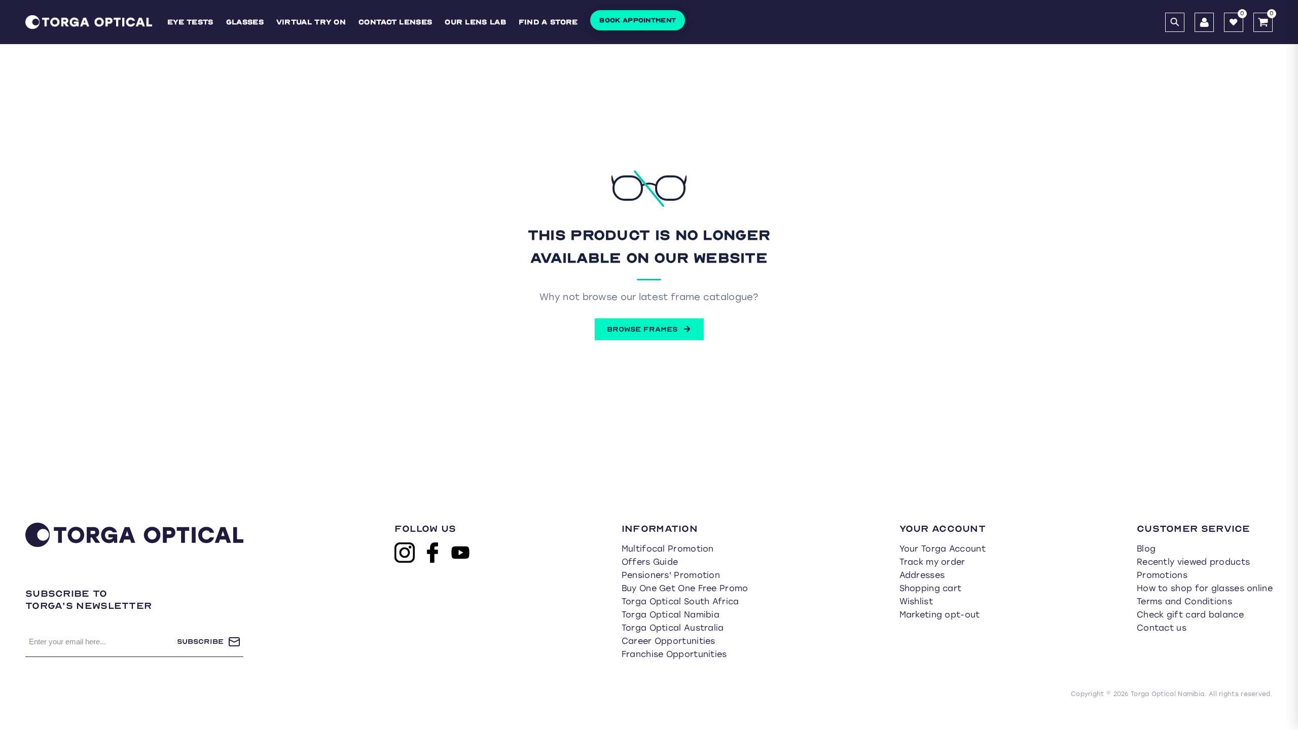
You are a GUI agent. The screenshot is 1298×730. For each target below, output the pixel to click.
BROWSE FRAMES (642, 329)
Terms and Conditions (1184, 601)
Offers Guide (650, 562)
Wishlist (916, 601)
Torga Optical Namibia (670, 614)
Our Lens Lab (475, 22)
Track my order (932, 562)
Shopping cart (930, 588)
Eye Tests (190, 22)
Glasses (245, 22)
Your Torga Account (942, 549)
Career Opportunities (668, 641)
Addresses (922, 575)
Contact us (1161, 628)
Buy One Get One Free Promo (685, 588)
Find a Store (548, 22)
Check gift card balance (1190, 614)
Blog (1146, 549)
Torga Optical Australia (673, 628)
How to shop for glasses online (1205, 588)
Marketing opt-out (939, 614)
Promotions (1162, 575)
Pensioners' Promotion (671, 575)
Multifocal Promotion (668, 549)
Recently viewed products (1193, 562)
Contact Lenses (395, 22)
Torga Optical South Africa (680, 601)
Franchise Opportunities (674, 654)
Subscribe (200, 641)
